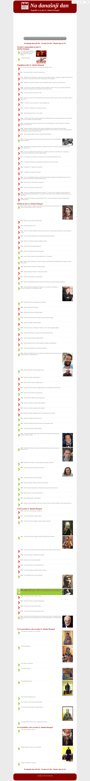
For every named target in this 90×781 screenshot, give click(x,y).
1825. (21, 256)
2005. (21, 503)
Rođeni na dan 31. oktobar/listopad (29, 204)
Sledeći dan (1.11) (59, 43)
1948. (21, 392)
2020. (21, 616)
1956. (21, 146)
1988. (21, 487)
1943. (21, 382)
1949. (21, 397)
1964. (21, 448)
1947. (21, 387)
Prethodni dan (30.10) (32, 43)
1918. (21, 554)
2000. (21, 198)
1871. (21, 97)
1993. (21, 187)
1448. (21, 510)
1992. (21, 182)
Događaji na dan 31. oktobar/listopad (30, 65)
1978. (21, 575)
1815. (21, 251)
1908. (21, 103)
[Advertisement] (45, 26)
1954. (21, 139)
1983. (21, 482)
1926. (21, 570)
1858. (21, 271)
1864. (21, 92)
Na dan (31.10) (46, 43)
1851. (21, 536)
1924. (21, 118)
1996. (21, 606)
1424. (21, 206)
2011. (21, 611)
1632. (21, 220)
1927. (21, 348)
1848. (21, 82)
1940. (21, 128)
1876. (21, 281)
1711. (21, 230)
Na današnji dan (49, 775)
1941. (21, 134)
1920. (21, 312)
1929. (21, 353)
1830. (21, 521)
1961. (21, 151)
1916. (21, 549)
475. (21, 67)
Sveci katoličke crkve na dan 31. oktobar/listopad (35, 727)
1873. (21, 276)
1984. (21, 589)
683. (21, 72)
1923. (21, 343)
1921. (21, 332)
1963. (21, 428)
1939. (21, 370)
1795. (21, 246)
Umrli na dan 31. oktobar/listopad (29, 509)
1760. (21, 236)
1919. (21, 307)
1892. (21, 287)
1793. (21, 241)
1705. (21, 225)
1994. (21, 493)
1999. (21, 192)
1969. (21, 467)
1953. (21, 413)
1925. (21, 123)
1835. (21, 261)
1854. (21, 266)
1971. (21, 156)
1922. (21, 113)
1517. (21, 77)
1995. (21, 498)
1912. (21, 108)
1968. (21, 462)
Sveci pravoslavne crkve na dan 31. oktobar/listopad (36, 629)
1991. (21, 162)
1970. (21, 477)
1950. (21, 403)
